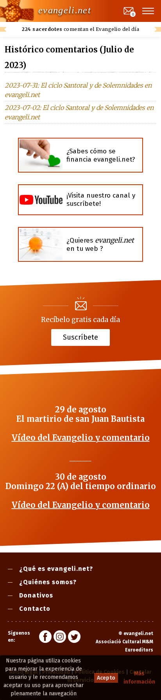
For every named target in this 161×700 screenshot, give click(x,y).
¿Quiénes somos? (48, 582)
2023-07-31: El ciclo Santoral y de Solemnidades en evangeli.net (78, 90)
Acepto (106, 678)
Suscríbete (80, 337)
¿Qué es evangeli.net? (56, 568)
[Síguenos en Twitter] (74, 637)
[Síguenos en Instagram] (60, 637)
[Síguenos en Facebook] (45, 637)
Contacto (34, 608)
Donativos (36, 595)
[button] (148, 11)
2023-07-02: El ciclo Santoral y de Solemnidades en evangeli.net (79, 112)
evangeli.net (64, 10)
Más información (139, 677)
